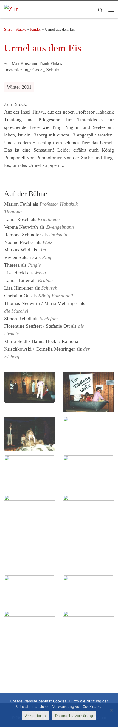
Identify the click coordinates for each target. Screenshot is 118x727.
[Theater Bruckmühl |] (11, 9)
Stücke (21, 29)
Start (8, 29)
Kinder (35, 29)
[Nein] (111, 710)
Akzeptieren (35, 715)
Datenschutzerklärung (74, 715)
